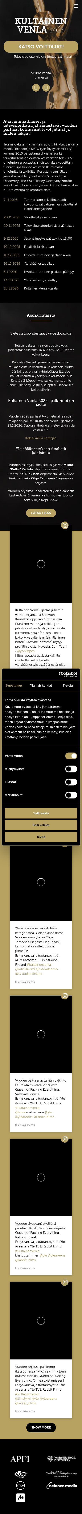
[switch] (71, 769)
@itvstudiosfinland (28, 974)
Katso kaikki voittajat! (41, 438)
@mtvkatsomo (47, 969)
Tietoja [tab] (68, 685)
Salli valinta (41, 825)
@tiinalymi (23, 1399)
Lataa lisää (41, 513)
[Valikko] (76, 6)
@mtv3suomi (25, 969)
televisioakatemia (25, 981)
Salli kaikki (41, 813)
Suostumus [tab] (14, 685)
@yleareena (24, 1117)
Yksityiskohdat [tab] (41, 685)
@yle (48, 1112)
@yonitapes (25, 651)
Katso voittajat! (41, 47)
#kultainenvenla (39, 965)
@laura (20, 1112)
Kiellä (41, 837)
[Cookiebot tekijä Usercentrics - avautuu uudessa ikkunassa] (59, 674)
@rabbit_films (43, 1117)
